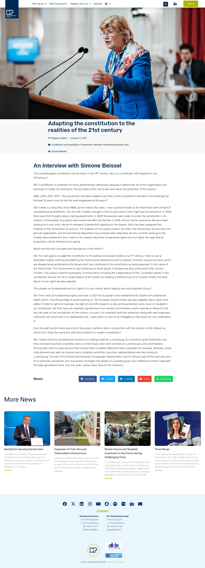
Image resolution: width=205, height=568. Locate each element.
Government (86, 144)
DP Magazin (54, 138)
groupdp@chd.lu (114, 529)
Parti (126, 144)
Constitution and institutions (65, 144)
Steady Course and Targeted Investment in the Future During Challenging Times (123, 453)
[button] (88, 379)
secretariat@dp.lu (90, 529)
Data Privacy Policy (116, 562)
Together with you (79, 4)
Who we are (38, 4)
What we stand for (58, 4)
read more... (8, 470)
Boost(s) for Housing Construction (23, 449)
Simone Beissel (59, 151)
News (64, 138)
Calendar (97, 4)
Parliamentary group (113, 144)
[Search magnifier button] (165, 4)
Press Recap (162, 449)
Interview (97, 144)
